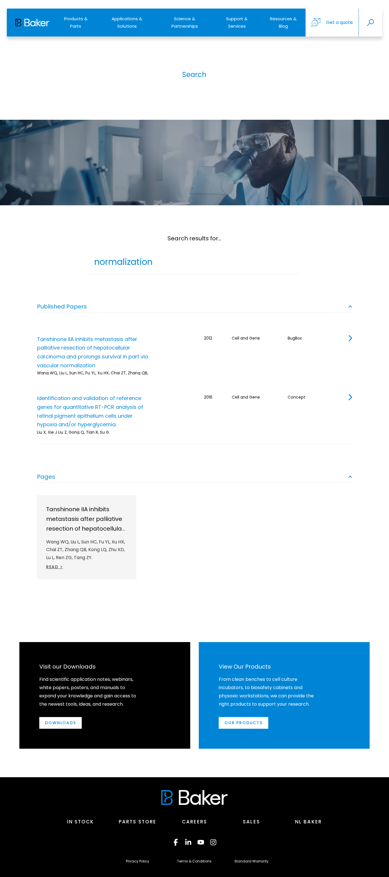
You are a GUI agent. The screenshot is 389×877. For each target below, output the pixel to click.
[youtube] (200, 842)
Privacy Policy (137, 861)
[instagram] (213, 842)
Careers (194, 821)
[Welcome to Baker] (32, 23)
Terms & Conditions (194, 861)
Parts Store (137, 821)
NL (308, 821)
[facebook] (175, 842)
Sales (251, 821)
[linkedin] (188, 842)
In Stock (80, 821)
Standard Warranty (251, 861)
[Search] (370, 22)
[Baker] (194, 797)
